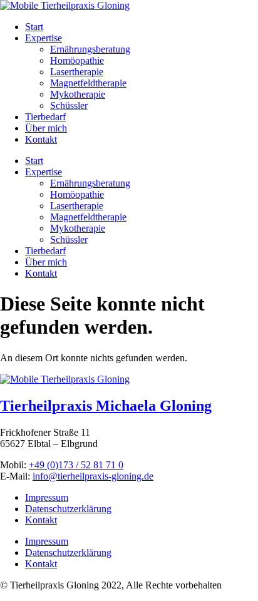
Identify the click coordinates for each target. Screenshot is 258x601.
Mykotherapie (77, 94)
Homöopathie (77, 60)
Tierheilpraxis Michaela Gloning (106, 406)
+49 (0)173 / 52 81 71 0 (76, 465)
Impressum (46, 497)
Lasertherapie (76, 71)
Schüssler (69, 105)
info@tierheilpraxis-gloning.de (93, 476)
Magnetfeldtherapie (88, 83)
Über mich (46, 128)
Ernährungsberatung (90, 49)
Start (34, 26)
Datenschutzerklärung (68, 508)
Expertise (43, 38)
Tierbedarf (45, 116)
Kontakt (41, 139)
